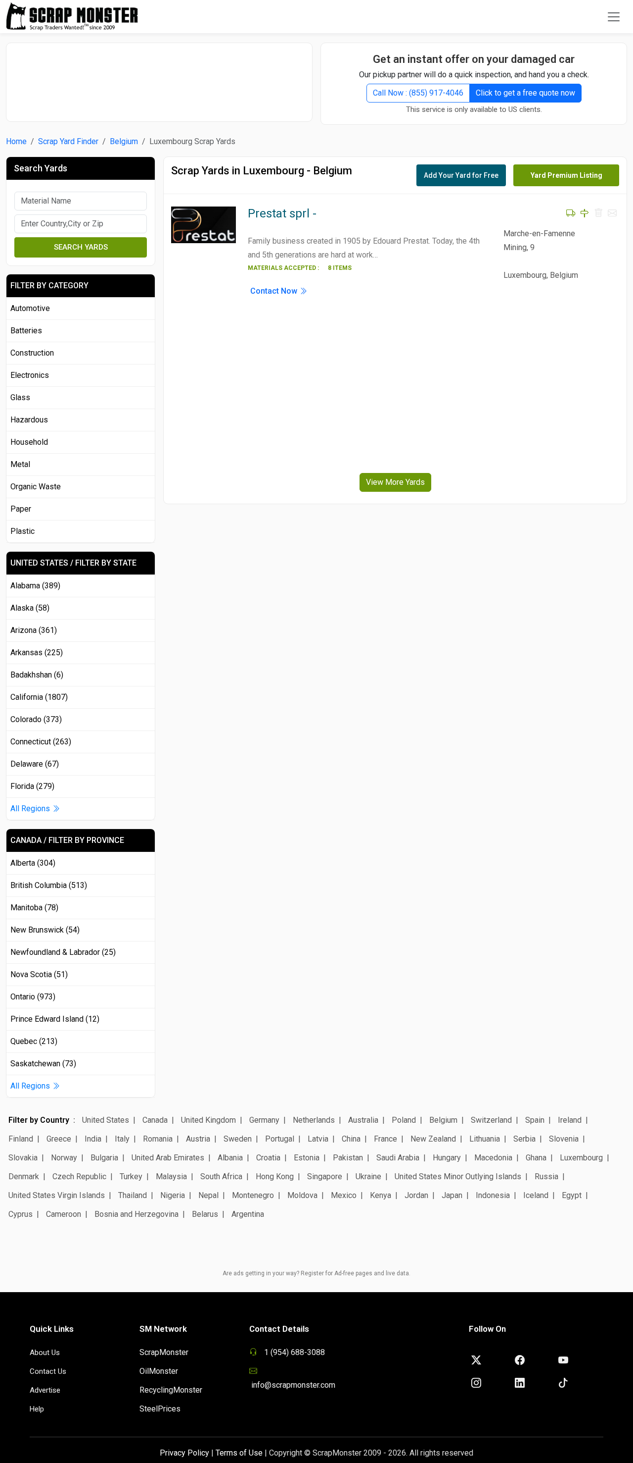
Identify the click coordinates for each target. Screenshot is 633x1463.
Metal (20, 464)
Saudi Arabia (397, 1157)
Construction (32, 353)
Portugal (279, 1139)
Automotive (30, 308)
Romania (158, 1139)
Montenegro (253, 1195)
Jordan (416, 1195)
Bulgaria (104, 1157)
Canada (155, 1120)
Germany (264, 1120)
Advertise (45, 1390)
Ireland (570, 1120)
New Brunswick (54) (45, 930)
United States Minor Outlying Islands (458, 1176)
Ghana (536, 1157)
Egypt (572, 1195)
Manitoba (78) (34, 907)
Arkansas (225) (36, 652)
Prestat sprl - (282, 213)
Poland (404, 1120)
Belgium (124, 141)
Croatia (268, 1157)
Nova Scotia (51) (39, 974)
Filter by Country (38, 1120)
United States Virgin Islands (56, 1195)
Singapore (324, 1176)
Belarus (205, 1214)
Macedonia (493, 1157)
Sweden (238, 1139)
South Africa (221, 1176)
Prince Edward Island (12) (54, 1019)
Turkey (131, 1176)
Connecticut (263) (40, 741)
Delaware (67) (34, 764)
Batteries (26, 330)
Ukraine (368, 1176)
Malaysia (171, 1176)
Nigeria (172, 1195)
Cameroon (63, 1214)
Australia (363, 1120)
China (351, 1139)
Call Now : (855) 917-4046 (418, 93)
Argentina (247, 1214)
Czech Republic (79, 1176)
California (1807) (39, 697)
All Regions (31, 808)
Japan (452, 1195)
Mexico (344, 1195)
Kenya (380, 1195)
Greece (58, 1139)
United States (105, 1120)
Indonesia (493, 1195)
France (385, 1139)
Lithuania (484, 1139)
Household (29, 442)
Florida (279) (32, 786)
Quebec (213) (33, 1041)
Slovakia (23, 1157)
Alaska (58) (29, 608)
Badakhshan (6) (36, 674)
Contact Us (48, 1371)
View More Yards (395, 482)
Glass (20, 397)
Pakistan (348, 1157)
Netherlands (314, 1120)
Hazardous (29, 419)
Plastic (22, 531)
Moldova (302, 1195)
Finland (20, 1139)
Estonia (306, 1157)
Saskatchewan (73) (43, 1063)
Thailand (132, 1195)
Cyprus (20, 1214)
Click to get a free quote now (525, 93)
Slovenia (564, 1139)
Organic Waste (35, 486)
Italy (122, 1139)
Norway (64, 1157)
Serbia (524, 1139)
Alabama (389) (35, 585)
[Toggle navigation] (613, 16)
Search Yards (81, 247)
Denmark (23, 1176)
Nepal (208, 1195)
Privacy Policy (184, 1453)
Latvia (318, 1139)
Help (37, 1409)
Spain (534, 1120)
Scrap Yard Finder (68, 141)
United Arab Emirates (168, 1157)
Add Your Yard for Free (461, 175)
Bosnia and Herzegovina (136, 1214)
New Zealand (433, 1139)
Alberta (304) (32, 863)
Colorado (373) (36, 719)
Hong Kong (275, 1176)
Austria (198, 1139)
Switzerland (491, 1120)
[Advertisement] (159, 77)
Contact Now (274, 291)
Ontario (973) (32, 996)
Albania (230, 1157)
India (93, 1139)
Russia (546, 1176)
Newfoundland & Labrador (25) (63, 952)
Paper (20, 509)
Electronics (29, 375)
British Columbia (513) (48, 885)
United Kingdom (208, 1120)
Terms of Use (239, 1453)
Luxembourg (581, 1157)
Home (16, 141)
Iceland (535, 1195)
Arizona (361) (33, 630)
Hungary (447, 1157)
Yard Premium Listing (566, 175)
